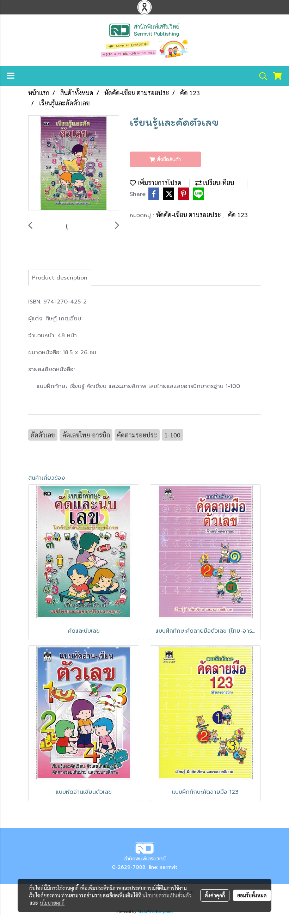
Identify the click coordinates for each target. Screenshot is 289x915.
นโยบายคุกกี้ (52, 902)
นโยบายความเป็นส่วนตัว (166, 895)
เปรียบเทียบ (218, 182)
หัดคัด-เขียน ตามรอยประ (189, 214)
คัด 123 (238, 214)
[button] (261, 76)
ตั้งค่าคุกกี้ (215, 895)
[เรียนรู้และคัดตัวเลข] (74, 163)
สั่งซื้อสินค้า (168, 159)
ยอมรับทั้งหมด (252, 895)
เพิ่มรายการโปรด (159, 182)
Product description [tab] (59, 278)
